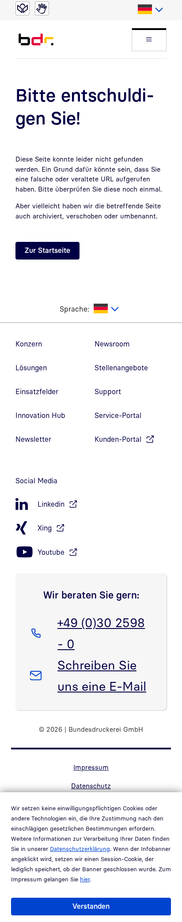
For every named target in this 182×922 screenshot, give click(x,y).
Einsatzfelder (36, 391)
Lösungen (31, 367)
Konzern (28, 343)
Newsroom (112, 343)
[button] (149, 39)
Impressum (91, 767)
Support (108, 391)
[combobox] (150, 9)
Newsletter (33, 439)
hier (85, 879)
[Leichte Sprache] (22, 8)
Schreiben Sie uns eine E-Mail (101, 675)
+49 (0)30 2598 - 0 (101, 633)
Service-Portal (118, 415)
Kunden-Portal (118, 439)
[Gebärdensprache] (42, 8)
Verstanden (91, 906)
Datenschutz (91, 786)
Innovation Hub (40, 415)
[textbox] (150, 9)
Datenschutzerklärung (80, 848)
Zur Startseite (47, 250)
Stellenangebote (121, 367)
